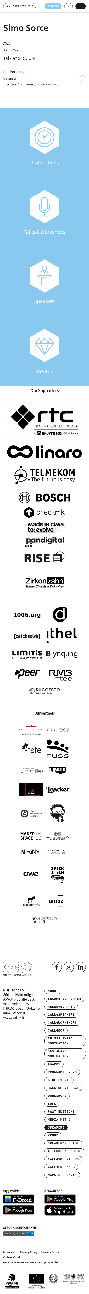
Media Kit (57, 1119)
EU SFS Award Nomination (60, 1041)
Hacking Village (63, 1088)
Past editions (44, 162)
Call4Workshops (62, 1022)
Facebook (57, 967)
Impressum (10, 1252)
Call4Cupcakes (61, 1167)
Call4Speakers (61, 1014)
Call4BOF (56, 1030)
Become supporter (64, 999)
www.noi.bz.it (13, 1018)
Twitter (69, 967)
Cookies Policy (50, 1252)
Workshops (57, 1096)
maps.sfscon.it (62, 1175)
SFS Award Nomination (58, 1054)
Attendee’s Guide (64, 1151)
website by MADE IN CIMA (19, 1262)
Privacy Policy (29, 1252)
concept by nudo (47, 1262)
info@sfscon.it (14, 1013)
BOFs (52, 1103)
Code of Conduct (13, 1257)
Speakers (44, 301)
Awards (44, 370)
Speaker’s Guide (63, 1143)
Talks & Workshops (44, 232)
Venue (53, 1135)
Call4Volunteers (63, 1159)
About (53, 991)
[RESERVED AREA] (68, 6)
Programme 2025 (62, 1072)
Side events (59, 1080)
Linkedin (81, 967)
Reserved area (61, 1006)
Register (53, 6)
